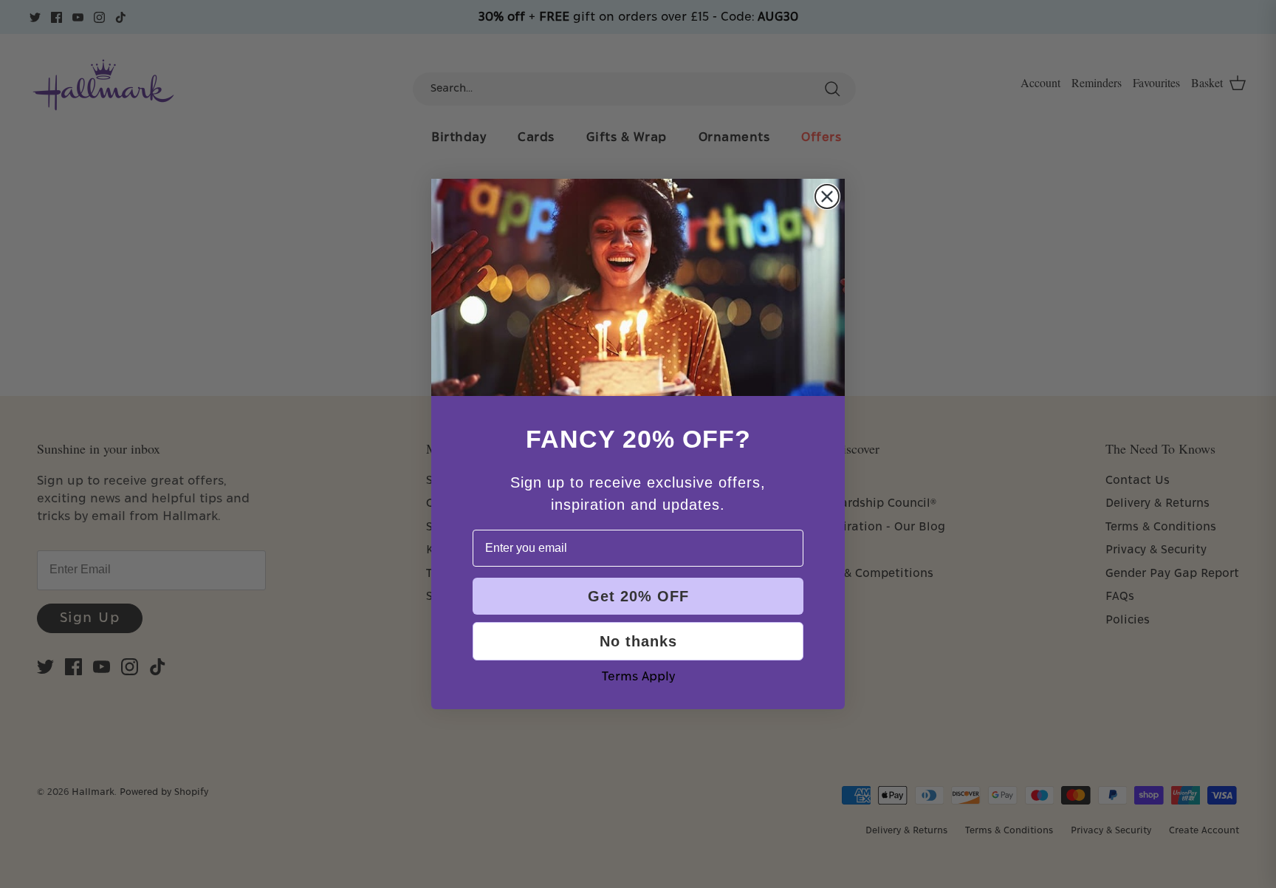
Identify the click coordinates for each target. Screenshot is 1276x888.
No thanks (638, 641)
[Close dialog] (827, 196)
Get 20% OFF (638, 596)
